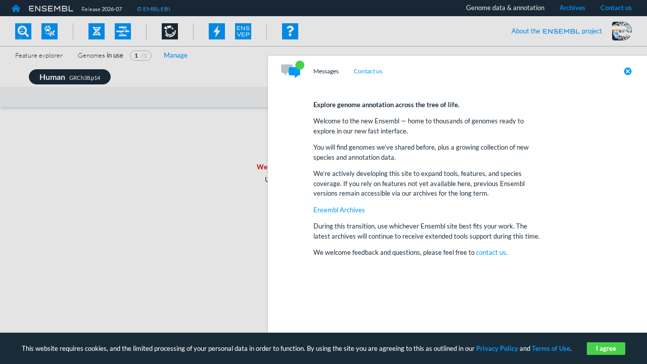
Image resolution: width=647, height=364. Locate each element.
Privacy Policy (497, 348)
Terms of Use (551, 348)
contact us (491, 252)
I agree (606, 348)
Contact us (368, 71)
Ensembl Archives (339, 210)
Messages (326, 71)
